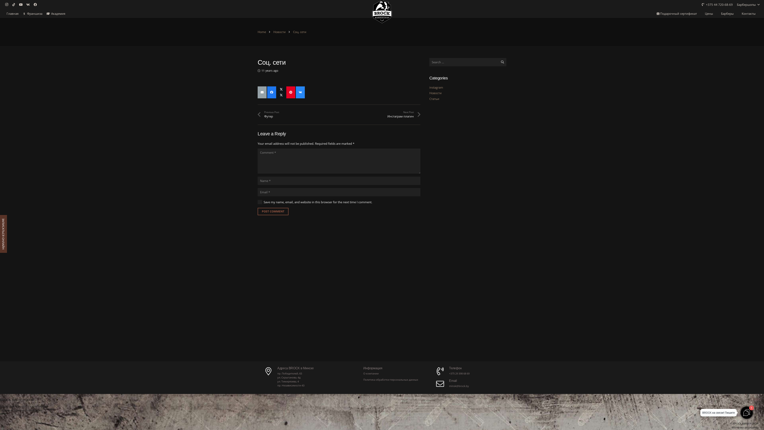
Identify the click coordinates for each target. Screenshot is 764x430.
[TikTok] (15, 4)
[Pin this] (290, 92)
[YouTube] (22, 4)
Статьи (434, 99)
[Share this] (271, 92)
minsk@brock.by (459, 386)
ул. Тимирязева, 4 (288, 381)
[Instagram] (8, 4)
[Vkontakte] (29, 4)
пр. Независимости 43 (290, 385)
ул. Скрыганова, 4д (288, 377)
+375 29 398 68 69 (459, 373)
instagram (436, 87)
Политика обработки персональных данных (390, 379)
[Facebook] (36, 4)
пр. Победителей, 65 (289, 373)
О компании (371, 373)
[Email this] (262, 92)
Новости (435, 93)
